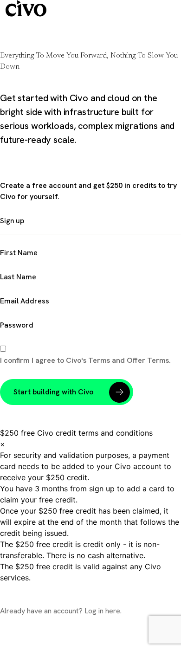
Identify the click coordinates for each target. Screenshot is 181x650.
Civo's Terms (89, 360)
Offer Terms (148, 360)
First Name (19, 252)
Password (16, 325)
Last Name (18, 277)
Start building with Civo (53, 392)
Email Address (24, 301)
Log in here (102, 611)
